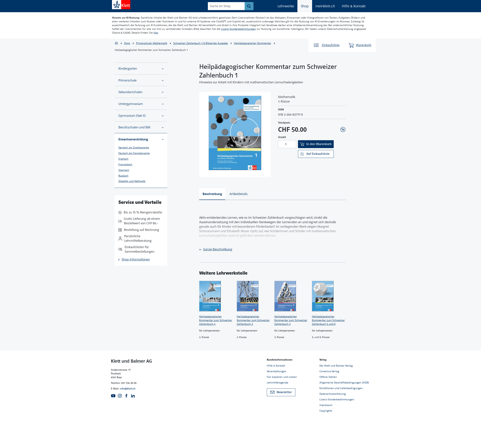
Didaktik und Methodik (131, 181)
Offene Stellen (328, 377)
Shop (305, 6)
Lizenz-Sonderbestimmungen (238, 29)
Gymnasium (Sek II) (132, 116)
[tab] (212, 194)
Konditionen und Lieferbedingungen (341, 388)
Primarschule (127, 80)
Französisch (125, 164)
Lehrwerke (286, 6)
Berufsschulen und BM (134, 127)
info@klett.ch (127, 388)
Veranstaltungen (276, 371)
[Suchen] (249, 6)
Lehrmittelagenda (277, 382)
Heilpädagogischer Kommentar (252, 43)
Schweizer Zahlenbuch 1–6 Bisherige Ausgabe (200, 43)
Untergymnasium (130, 104)
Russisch (123, 175)
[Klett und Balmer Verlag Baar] (116, 43)
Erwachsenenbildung (133, 139)
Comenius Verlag (329, 371)
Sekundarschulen (130, 92)
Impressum (325, 405)
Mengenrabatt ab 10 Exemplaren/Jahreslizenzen (337, 119)
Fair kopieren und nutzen (282, 377)
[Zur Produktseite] (216, 296)
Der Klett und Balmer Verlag (336, 365)
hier (156, 32)
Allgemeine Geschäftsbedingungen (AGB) (344, 382)
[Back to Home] (121, 4)
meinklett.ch (325, 6)
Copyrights (325, 410)
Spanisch (123, 170)
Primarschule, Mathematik (151, 43)
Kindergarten (127, 69)
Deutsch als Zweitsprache (133, 147)
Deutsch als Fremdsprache (134, 153)
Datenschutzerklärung (332, 393)
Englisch (123, 158)
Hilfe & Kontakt (354, 6)
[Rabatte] (343, 129)
